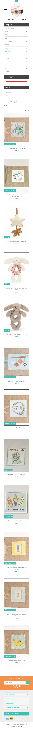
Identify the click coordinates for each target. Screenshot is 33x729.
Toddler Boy (8, 55)
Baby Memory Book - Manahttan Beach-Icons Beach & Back (16, 195)
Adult (6, 35)
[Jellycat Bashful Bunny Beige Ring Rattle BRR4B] (16, 315)
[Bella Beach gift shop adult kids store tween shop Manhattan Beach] (18, 10)
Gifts (19, 102)
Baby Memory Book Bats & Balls (16, 381)
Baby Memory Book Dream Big (16, 428)
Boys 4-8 (7, 58)
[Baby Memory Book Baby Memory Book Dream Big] (16, 408)
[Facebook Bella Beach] (13, 686)
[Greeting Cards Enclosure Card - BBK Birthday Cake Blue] (16, 455)
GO (27, 682)
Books (6, 31)
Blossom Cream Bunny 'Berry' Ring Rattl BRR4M (16, 289)
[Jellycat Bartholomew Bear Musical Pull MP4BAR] (16, 222)
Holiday (7, 71)
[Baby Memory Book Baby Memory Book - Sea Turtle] (16, 129)
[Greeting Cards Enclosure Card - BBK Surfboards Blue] (16, 502)
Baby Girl (7, 38)
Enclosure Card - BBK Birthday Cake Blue (16, 474)
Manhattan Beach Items (11, 28)
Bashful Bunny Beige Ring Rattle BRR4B (16, 334)
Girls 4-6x (7, 45)
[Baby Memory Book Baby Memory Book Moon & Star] (16, 641)
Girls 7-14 (7, 48)
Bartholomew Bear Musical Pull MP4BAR (16, 241)
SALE (6, 68)
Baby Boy (7, 51)
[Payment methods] (7, 718)
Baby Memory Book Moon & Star (16, 660)
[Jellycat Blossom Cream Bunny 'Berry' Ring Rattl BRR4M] (16, 269)
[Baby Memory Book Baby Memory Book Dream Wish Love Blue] (16, 595)
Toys (6, 61)
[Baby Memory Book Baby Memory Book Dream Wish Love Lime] (16, 548)
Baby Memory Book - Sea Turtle (16, 148)
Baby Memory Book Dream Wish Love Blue (16, 615)
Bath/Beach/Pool (10, 65)
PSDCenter (26, 724)
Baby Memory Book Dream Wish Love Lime (16, 568)
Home (5, 102)
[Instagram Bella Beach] (20, 686)
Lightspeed (19, 726)
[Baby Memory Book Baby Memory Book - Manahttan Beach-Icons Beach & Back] (16, 176)
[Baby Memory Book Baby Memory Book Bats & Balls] (16, 362)
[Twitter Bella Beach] (16, 686)
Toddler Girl (8, 41)
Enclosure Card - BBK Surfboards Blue (16, 521)
